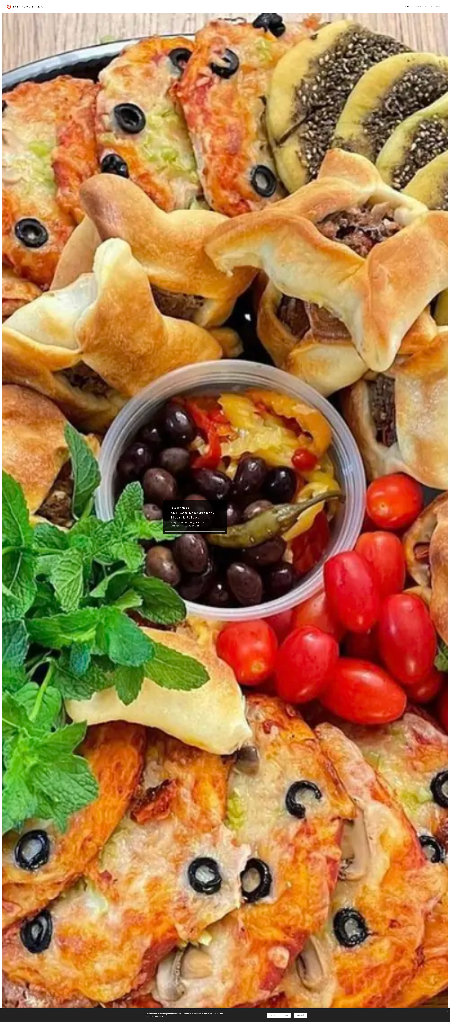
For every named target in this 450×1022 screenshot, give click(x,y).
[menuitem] (407, 7)
